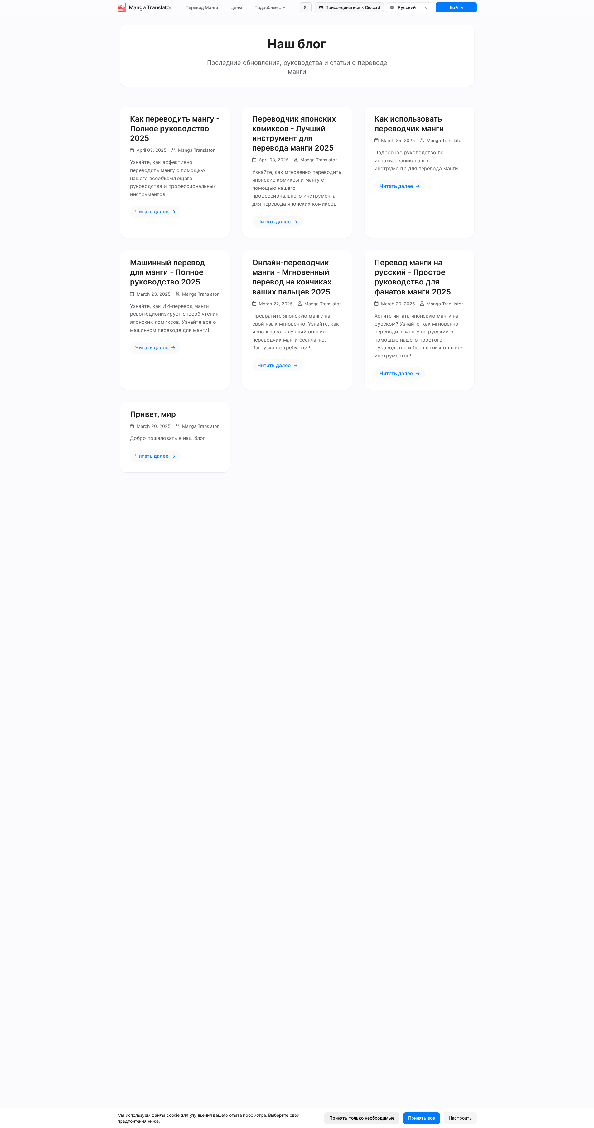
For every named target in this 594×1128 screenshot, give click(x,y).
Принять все (421, 1118)
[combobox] (413, 7)
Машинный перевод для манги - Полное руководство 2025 (167, 272)
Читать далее (151, 211)
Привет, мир (153, 414)
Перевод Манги (201, 7)
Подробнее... (267, 7)
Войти (456, 7)
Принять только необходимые (361, 1118)
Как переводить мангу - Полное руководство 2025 (175, 128)
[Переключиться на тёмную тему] (306, 7)
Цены (236, 7)
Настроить (460, 1118)
